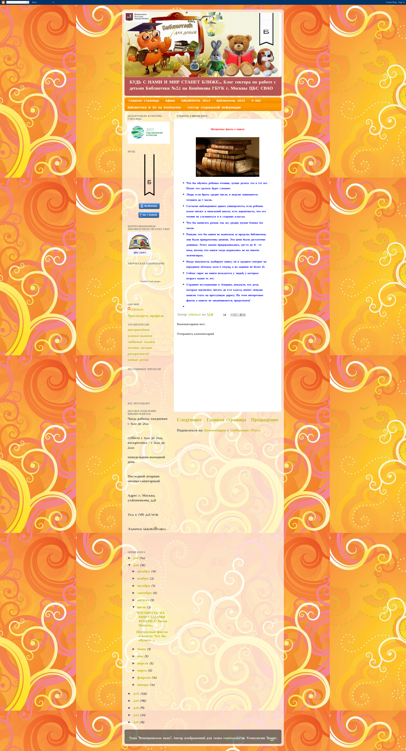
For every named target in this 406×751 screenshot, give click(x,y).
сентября (145, 593)
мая (140, 656)
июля (142, 607)
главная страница (143, 101)
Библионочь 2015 (230, 101)
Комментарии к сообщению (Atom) (232, 430)
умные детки (138, 360)
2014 (136, 701)
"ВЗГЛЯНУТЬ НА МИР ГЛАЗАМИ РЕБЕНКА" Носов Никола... (151, 619)
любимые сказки (141, 342)
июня (142, 649)
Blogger (271, 738)
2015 (137, 693)
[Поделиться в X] (238, 314)
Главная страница (226, 420)
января (143, 685)
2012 (136, 715)
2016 (136, 565)
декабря (144, 571)
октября (144, 586)
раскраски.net (138, 354)
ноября (143, 578)
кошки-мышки (140, 336)
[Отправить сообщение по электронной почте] (224, 314)
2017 (136, 558)
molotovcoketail (233, 738)
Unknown (137, 309)
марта (142, 670)
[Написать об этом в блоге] (235, 314)
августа (143, 600)
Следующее (189, 420)
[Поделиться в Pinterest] (244, 314)
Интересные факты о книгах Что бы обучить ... (152, 636)
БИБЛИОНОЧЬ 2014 (195, 101)
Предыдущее (264, 420)
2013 (136, 708)
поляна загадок (140, 348)
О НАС (256, 101)
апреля (143, 663)
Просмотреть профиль (146, 316)
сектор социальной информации (214, 107)
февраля (144, 677)
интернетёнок (139, 330)
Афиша (170, 101)
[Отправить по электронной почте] (232, 314)
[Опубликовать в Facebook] (241, 314)
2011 (136, 722)
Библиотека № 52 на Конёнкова (154, 107)
